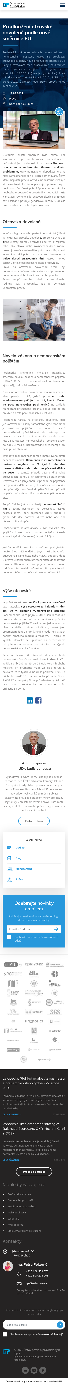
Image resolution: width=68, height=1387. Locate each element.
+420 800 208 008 (37, 1275)
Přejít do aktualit (34, 1171)
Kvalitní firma (15, 1224)
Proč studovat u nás (19, 1194)
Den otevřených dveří (20, 1200)
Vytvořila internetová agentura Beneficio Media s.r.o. (35, 1358)
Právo (12, 98)
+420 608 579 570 (37, 1271)
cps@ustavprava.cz (37, 1283)
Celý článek (11, 1114)
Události (21, 847)
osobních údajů (53, 1334)
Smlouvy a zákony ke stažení (24, 1230)
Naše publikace (17, 1212)
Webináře (13, 1218)
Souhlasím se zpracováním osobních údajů (36, 938)
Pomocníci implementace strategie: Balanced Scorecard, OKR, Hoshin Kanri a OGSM (34, 1128)
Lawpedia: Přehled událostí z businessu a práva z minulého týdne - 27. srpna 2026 (34, 1083)
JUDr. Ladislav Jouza (21, 103)
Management (24, 868)
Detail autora (34, 821)
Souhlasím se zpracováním (36, 1334)
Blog (18, 858)
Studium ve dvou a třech (22, 1206)
